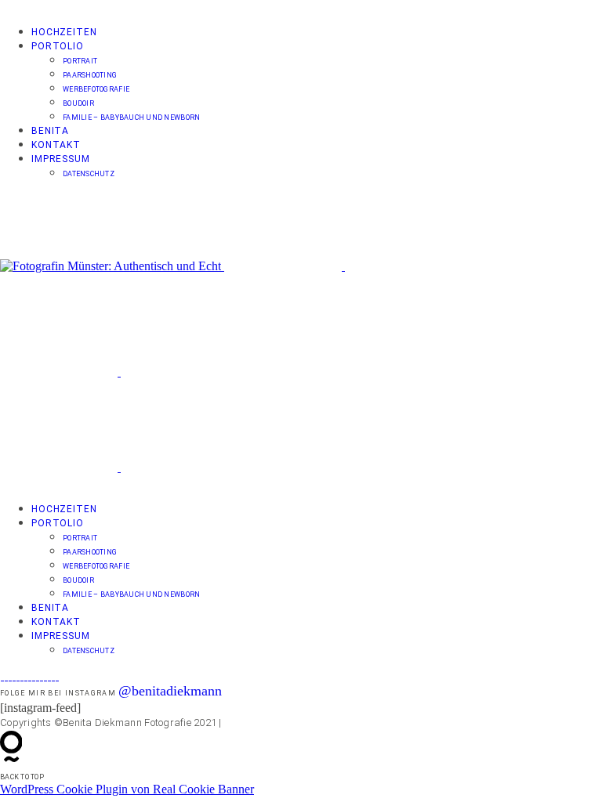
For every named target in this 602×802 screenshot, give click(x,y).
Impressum (60, 159)
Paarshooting (90, 75)
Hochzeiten (63, 32)
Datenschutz (88, 174)
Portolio (57, 46)
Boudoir (78, 103)
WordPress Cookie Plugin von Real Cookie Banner (127, 789)
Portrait (80, 61)
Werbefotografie (96, 89)
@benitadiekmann (170, 691)
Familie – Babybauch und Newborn (131, 117)
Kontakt (56, 144)
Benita (50, 130)
